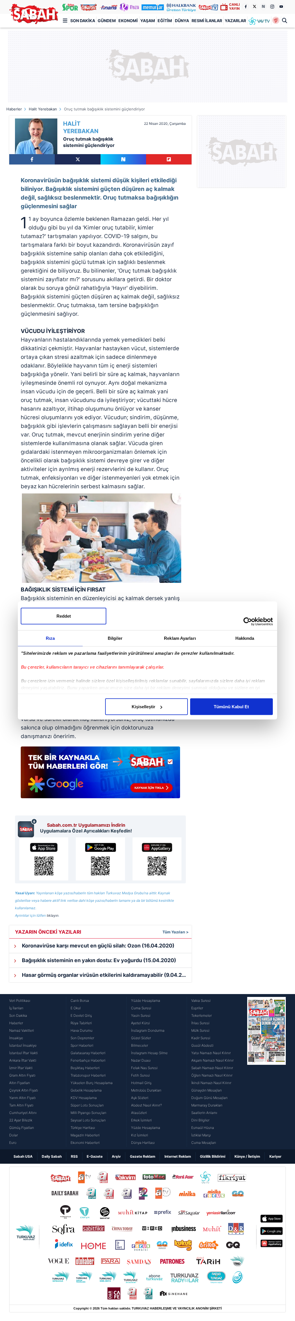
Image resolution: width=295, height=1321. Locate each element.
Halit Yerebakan (43, 109)
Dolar (13, 1135)
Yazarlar (235, 20)
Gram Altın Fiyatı (22, 1075)
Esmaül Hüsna (202, 1127)
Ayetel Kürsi (140, 1023)
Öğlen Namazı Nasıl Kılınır (211, 1075)
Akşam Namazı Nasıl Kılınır (212, 1060)
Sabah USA (23, 1156)
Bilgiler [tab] (115, 638)
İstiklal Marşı (201, 1135)
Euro (12, 1142)
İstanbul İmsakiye (23, 1045)
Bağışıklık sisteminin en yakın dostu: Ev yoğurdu (98, 960)
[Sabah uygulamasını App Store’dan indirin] (43, 858)
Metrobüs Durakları (146, 1090)
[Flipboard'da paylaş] (169, 159)
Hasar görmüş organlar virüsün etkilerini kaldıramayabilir (106, 975)
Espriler (197, 1008)
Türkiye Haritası (83, 1127)
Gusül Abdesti (202, 1045)
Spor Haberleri (82, 1045)
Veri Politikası (19, 1000)
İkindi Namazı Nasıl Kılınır (211, 1083)
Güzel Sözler (141, 1038)
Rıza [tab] (50, 638)
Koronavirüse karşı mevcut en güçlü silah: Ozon (97, 946)
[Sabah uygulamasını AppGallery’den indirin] (157, 858)
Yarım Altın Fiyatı (22, 1098)
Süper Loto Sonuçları (87, 1105)
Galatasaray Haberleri (88, 1053)
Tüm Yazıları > (175, 932)
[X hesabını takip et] (254, 6)
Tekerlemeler (201, 1015)
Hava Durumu (81, 1030)
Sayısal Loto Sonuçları (88, 1120)
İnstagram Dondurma (147, 1030)
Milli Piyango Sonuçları (88, 1113)
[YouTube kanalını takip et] (281, 6)
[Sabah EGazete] (266, 1071)
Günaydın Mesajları (206, 1090)
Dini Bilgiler (200, 1120)
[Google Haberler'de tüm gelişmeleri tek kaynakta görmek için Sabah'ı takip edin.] (100, 775)
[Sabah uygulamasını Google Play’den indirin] (100, 858)
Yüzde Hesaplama (145, 1000)
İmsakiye (16, 1038)
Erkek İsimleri (141, 1120)
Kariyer (275, 1156)
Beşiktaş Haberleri (85, 1068)
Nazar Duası (141, 1060)
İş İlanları (16, 1008)
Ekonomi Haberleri (85, 1142)
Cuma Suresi (141, 1008)
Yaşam (147, 20)
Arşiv (116, 1156)
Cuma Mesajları (203, 1142)
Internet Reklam (177, 1156)
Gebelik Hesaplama (86, 1090)
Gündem (107, 20)
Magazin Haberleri (85, 1135)
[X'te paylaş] (77, 159)
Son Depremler (82, 1038)
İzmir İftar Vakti (21, 1068)
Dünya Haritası (143, 1142)
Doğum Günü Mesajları (209, 1098)
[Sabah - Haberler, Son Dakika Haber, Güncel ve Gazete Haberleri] (33, 14)
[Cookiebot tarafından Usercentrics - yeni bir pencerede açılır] (247, 621)
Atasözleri (139, 1113)
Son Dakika (82, 20)
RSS (74, 1156)
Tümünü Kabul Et (231, 706)
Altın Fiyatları (19, 1083)
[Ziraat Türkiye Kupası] (276, 21)
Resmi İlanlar (207, 20)
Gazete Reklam (142, 1156)
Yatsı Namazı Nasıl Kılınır (211, 1053)
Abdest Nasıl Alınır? (146, 1105)
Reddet (63, 616)
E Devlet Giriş (81, 1015)
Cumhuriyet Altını (23, 1113)
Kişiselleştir (143, 706)
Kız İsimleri (139, 1135)
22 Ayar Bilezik (20, 1120)
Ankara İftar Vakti (22, 1060)
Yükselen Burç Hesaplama (92, 1083)
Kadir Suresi (200, 1038)
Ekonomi (128, 20)
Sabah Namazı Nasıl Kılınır (212, 1068)
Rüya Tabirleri (81, 1023)
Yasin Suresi (140, 1015)
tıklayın (52, 915)
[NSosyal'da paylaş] (123, 159)
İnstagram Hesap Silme (149, 1053)
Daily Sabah (52, 1156)
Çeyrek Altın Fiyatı (23, 1090)
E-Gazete (95, 1156)
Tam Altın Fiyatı (21, 1105)
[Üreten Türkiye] (181, 7)
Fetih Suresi (140, 1075)
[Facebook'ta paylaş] (32, 159)
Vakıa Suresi (201, 1000)
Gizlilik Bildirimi (212, 1156)
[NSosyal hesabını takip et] (263, 6)
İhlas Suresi (200, 1023)
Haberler (14, 109)
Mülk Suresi (200, 1030)
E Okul (76, 1008)
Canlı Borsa (80, 1000)
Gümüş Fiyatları (21, 1127)
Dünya (182, 20)
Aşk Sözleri (139, 1098)
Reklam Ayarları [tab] (180, 638)
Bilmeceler (139, 1045)
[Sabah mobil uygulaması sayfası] (27, 827)
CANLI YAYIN (234, 6)
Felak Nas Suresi (144, 1068)
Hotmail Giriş (141, 1083)
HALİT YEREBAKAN (81, 127)
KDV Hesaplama (84, 1098)
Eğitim (165, 20)
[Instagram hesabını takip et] (272, 6)
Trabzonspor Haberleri (88, 1075)
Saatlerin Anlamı (204, 1113)
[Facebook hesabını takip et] (245, 6)
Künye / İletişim (247, 1156)
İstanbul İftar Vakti (23, 1053)
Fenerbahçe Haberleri (88, 1060)
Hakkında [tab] (244, 638)
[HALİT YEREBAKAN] (36, 136)
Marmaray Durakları (206, 1105)
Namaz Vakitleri (21, 1030)
